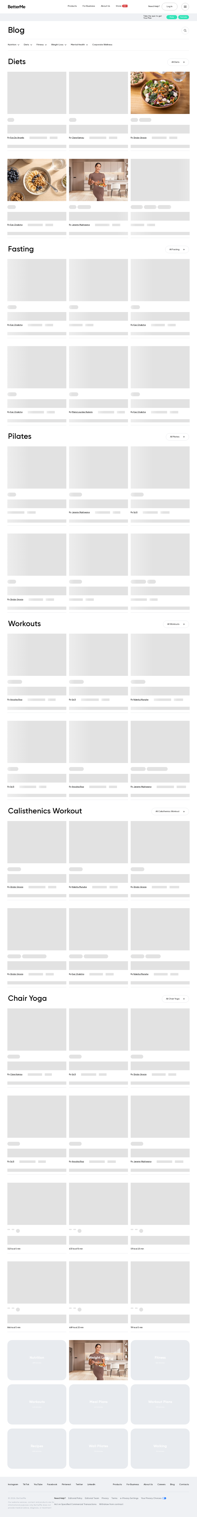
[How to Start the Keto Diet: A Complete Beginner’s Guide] (36, 93)
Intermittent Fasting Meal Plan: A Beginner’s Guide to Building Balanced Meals (95, 316)
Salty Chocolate (20, 1238)
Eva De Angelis (17, 138)
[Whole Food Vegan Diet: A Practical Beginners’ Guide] (36, 180)
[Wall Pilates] (98, 1448)
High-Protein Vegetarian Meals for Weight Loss (158, 216)
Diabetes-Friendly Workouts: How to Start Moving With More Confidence (36, 778)
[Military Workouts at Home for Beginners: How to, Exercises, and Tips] (160, 842)
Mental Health (78, 45)
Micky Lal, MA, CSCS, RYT (158, 708)
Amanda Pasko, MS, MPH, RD (160, 334)
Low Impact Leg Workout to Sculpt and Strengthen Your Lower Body (97, 778)
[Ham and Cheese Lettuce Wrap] (160, 1282)
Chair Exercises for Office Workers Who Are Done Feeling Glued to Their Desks (96, 1066)
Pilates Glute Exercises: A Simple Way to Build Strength (157, 590)
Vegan (11, 207)
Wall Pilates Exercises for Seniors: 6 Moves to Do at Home (97, 503)
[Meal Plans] (98, 1404)
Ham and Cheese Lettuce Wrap (156, 1316)
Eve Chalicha (16, 225)
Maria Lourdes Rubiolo (82, 412)
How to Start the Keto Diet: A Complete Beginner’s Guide (30, 129)
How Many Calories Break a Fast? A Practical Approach (97, 403)
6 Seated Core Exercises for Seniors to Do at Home (159, 1065)
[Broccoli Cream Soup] (160, 1204)
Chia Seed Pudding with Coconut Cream (34, 1318)
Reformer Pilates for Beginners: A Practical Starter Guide (33, 590)
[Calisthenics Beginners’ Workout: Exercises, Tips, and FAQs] (98, 842)
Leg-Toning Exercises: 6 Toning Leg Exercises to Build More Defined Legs (160, 691)
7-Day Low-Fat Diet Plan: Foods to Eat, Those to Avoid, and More (97, 129)
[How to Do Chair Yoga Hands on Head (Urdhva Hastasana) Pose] (160, 1117)
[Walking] (160, 1448)
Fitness (40, 45)
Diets (26, 45)
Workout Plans (153, 956)
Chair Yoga (14, 1056)
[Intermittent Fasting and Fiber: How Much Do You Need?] (160, 280)
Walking (160, 1446)
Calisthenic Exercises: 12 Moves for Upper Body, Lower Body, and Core (97, 965)
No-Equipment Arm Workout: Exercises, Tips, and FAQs (154, 778)
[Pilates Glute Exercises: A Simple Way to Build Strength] (160, 554)
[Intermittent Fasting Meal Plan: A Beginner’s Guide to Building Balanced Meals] (98, 280)
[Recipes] (36, 1448)
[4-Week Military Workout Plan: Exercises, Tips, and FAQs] (160, 929)
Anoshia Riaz (16, 700)
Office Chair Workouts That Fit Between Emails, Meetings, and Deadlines (32, 1153)
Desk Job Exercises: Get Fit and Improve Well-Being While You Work (36, 1065)
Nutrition (12, 45)
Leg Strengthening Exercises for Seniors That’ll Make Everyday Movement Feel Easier (94, 691)
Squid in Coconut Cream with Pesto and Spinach (97, 1240)
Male (172, 17)
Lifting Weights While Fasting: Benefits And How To (31, 316)
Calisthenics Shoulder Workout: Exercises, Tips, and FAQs (32, 878)
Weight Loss (57, 45)
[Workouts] (36, 1404)
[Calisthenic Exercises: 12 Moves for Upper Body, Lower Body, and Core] (98, 929)
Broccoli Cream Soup (148, 1238)
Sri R (135, 512)
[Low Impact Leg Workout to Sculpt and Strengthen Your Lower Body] (98, 742)
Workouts (13, 769)
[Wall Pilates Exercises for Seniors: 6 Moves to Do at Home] (98, 467)
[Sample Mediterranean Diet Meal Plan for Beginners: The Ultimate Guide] (160, 93)
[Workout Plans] (160, 1404)
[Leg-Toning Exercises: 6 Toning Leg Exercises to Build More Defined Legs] (160, 655)
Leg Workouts (15, 682)
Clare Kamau (78, 138)
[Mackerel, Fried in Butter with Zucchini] (98, 1282)
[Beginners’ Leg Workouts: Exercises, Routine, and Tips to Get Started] (36, 655)
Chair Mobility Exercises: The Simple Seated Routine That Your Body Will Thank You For (98, 1153)
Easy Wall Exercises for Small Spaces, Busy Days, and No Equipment (154, 504)
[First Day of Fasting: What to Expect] (160, 367)
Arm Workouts (138, 769)
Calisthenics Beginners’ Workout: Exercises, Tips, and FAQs (95, 878)
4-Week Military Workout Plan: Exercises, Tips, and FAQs (155, 965)
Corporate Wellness (102, 45)
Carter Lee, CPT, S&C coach (37, 334)
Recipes (37, 1446)
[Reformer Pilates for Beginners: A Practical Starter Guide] (36, 554)
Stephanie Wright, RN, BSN (88, 334)
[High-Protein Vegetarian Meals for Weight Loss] (160, 180)
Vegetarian (150, 207)
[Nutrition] (36, 1360)
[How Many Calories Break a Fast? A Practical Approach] (98, 367)
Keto (11, 120)
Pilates (12, 494)
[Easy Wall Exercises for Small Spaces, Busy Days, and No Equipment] (160, 467)
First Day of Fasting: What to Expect (160, 401)
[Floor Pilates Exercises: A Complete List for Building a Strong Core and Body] (36, 467)
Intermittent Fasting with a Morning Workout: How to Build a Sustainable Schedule (36, 403)
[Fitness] (160, 1360)
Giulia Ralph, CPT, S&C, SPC (27, 521)
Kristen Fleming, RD (33, 146)
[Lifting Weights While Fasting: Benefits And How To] (36, 280)
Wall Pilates (75, 494)
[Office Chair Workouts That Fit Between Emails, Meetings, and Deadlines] (36, 1117)
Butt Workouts (138, 582)
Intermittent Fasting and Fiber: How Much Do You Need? (159, 316)
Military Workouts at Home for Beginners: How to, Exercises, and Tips (157, 878)
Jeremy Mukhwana (81, 225)
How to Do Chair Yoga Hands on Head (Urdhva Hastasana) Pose (157, 1153)
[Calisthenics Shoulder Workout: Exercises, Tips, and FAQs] (36, 842)
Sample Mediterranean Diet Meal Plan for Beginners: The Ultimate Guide (157, 129)
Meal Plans (145, 120)
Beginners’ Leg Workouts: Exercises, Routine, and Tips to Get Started (36, 691)
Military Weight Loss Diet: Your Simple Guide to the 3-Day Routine (97, 216)
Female (183, 17)
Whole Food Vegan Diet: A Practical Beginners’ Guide (36, 216)
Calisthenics (14, 869)
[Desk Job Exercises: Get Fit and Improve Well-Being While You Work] (36, 1029)
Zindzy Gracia (139, 138)
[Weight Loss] (98, 1360)
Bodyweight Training (157, 769)
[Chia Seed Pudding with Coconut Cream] (36, 1282)
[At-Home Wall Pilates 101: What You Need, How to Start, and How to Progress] (98, 554)
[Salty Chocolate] (36, 1204)
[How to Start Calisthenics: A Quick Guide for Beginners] (36, 929)
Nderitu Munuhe (140, 700)
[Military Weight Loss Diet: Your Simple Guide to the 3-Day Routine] (98, 180)
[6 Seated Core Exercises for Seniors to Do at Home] (160, 1029)
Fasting (12, 307)
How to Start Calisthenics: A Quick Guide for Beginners (34, 965)
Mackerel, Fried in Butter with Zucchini (92, 1318)
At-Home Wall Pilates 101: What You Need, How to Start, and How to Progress (97, 591)
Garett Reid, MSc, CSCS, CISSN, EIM (102, 521)
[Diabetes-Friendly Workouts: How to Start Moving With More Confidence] (36, 742)
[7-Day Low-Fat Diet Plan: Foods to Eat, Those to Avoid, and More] (98, 93)
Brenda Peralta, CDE (147, 233)
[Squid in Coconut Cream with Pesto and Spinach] (98, 1204)
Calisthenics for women (34, 956)
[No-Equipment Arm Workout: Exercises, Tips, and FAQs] (160, 742)
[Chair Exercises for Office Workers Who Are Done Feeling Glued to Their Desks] (98, 1029)
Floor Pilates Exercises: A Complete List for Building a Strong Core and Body (35, 504)
